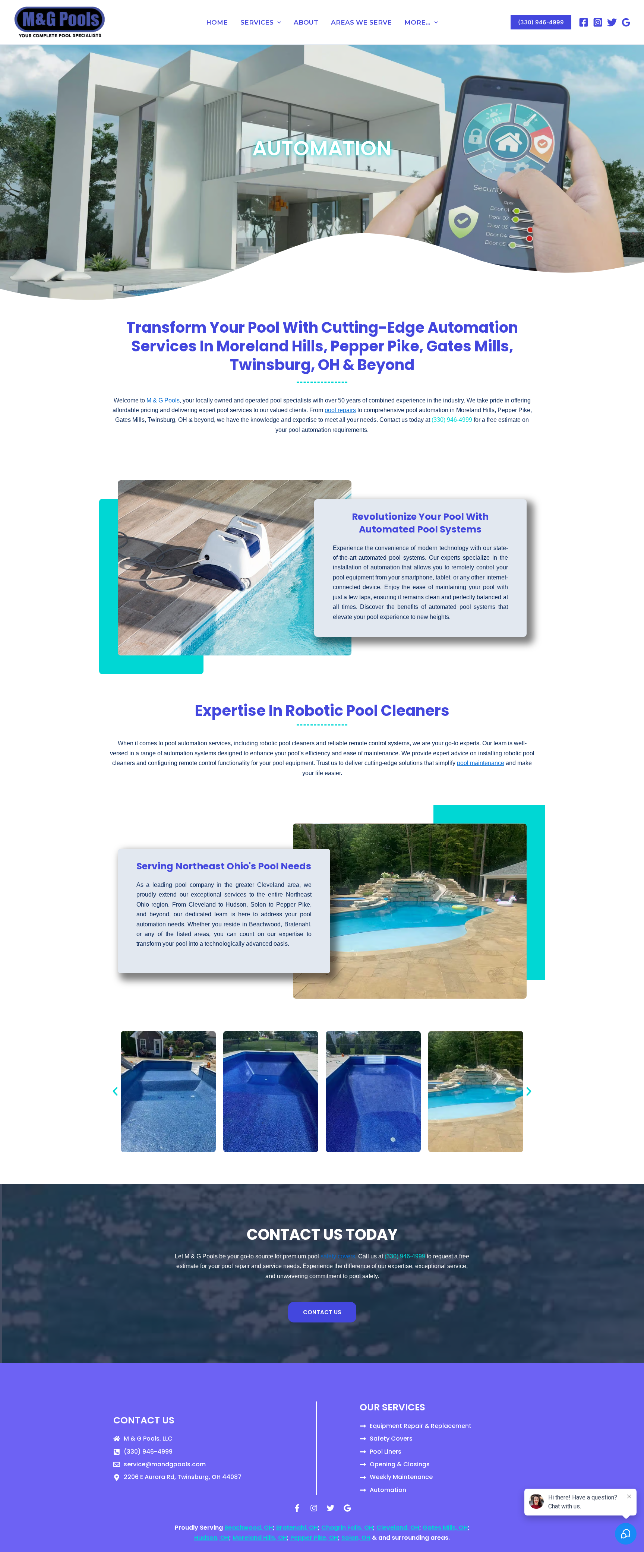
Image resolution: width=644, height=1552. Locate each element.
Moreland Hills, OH (260, 1537)
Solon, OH (355, 1537)
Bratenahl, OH (297, 1527)
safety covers (338, 1256)
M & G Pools (163, 400)
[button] (277, 22)
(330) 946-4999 (452, 420)
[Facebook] (583, 22)
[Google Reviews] (626, 22)
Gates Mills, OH (445, 1527)
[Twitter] (612, 22)
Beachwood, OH (248, 1527)
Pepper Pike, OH (314, 1537)
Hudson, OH (211, 1537)
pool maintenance (480, 763)
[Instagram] (598, 22)
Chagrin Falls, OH (347, 1527)
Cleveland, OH (397, 1527)
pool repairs (340, 410)
